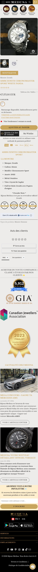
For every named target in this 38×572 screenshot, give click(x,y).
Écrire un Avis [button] (19, 246)
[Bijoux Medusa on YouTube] (12, 550)
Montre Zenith (6, 78)
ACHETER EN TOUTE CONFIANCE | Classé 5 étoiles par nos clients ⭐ (19, 272)
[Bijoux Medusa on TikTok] (26, 550)
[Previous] (2, 37)
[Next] (36, 37)
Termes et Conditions (19, 562)
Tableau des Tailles (28, 92)
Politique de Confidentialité (19, 565)
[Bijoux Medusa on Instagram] (19, 550)
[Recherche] (30, 2)
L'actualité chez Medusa (19, 365)
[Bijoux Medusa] (19, 2)
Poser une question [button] (20, 251)
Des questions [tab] (17, 257)
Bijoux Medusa (13, 556)
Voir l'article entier (15, 422)
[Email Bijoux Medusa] (29, 550)
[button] (33, 567)
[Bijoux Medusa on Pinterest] (15, 550)
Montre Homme (21, 222)
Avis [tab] (4, 257)
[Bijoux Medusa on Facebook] (8, 550)
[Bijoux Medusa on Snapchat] (23, 550)
